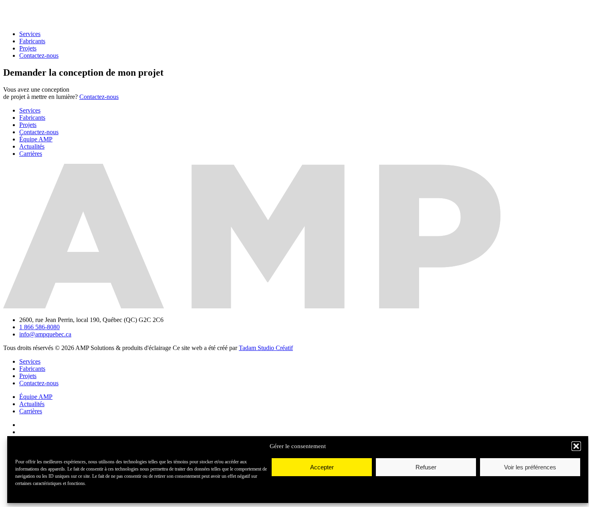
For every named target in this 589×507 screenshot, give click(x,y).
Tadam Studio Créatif (266, 347)
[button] (576, 446)
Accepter (322, 467)
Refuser (426, 467)
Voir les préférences (530, 467)
